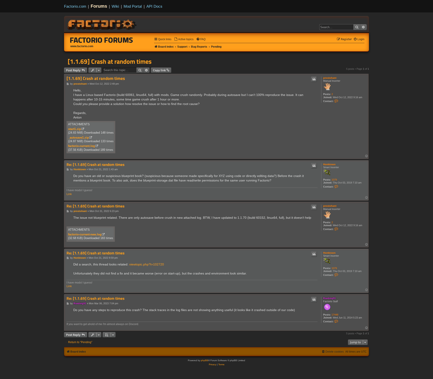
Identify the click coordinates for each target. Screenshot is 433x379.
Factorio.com (75, 6)
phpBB (204, 360)
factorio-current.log (81, 146)
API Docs (154, 6)
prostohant (329, 78)
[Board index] (102, 23)
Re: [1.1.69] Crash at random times (95, 164)
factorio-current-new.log (84, 234)
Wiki (115, 6)
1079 (334, 179)
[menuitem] (183, 39)
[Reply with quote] (314, 79)
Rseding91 (329, 298)
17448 (335, 314)
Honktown (329, 164)
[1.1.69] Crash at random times (110, 61)
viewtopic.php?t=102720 (146, 264)
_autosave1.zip (78, 137)
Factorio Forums (101, 40)
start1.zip (74, 129)
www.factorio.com (81, 46)
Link (69, 194)
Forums (99, 6)
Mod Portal (133, 6)
